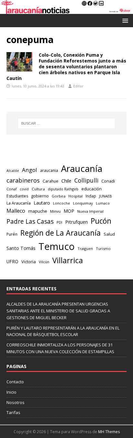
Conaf (11, 188)
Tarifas (13, 412)
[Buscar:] (67, 123)
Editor (78, 86)
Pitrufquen (76, 222)
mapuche (37, 211)
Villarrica (67, 260)
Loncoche (61, 203)
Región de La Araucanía (60, 233)
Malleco (15, 210)
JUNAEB (105, 196)
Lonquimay (83, 203)
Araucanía (81, 168)
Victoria (28, 261)
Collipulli (86, 180)
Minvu (55, 211)
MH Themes (109, 431)
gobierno (40, 196)
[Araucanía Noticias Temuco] (66, 10)
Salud (109, 234)
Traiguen (85, 248)
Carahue (50, 181)
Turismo (103, 248)
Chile (66, 180)
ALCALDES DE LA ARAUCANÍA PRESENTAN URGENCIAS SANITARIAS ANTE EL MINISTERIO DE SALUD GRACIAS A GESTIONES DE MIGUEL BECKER (58, 310)
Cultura (38, 188)
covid (24, 189)
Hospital (75, 196)
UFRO (12, 261)
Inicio (11, 392)
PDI (59, 222)
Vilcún (44, 261)
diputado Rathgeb (63, 188)
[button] (124, 20)
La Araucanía (18, 203)
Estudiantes (17, 196)
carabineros (23, 180)
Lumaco (103, 203)
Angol (29, 170)
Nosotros (15, 402)
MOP (69, 211)
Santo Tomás (21, 248)
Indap (91, 196)
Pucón (101, 221)
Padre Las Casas (30, 221)
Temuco (56, 246)
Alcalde (12, 170)
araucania (49, 170)
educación (91, 189)
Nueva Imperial (90, 211)
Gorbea (59, 196)
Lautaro (42, 203)
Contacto (15, 382)
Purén (11, 234)
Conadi (108, 181)
